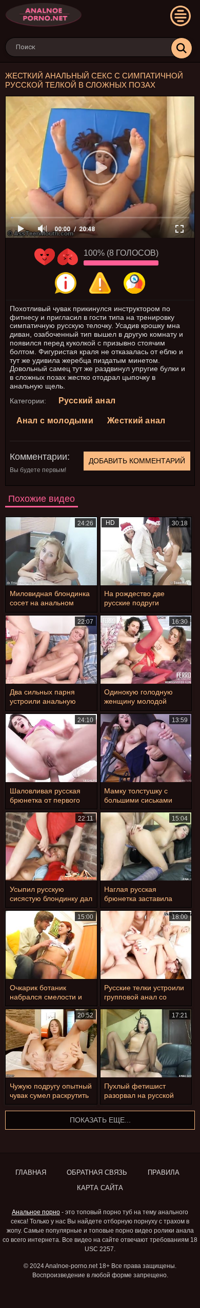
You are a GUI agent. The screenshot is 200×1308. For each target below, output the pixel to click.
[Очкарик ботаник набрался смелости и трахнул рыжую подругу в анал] (51, 945)
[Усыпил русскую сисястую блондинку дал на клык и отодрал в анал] (51, 846)
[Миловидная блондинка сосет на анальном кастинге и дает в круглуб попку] (51, 551)
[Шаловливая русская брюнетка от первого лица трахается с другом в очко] (51, 748)
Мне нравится (44, 257)
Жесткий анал (136, 420)
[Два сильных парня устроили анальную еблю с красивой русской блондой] (51, 650)
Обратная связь (97, 1172)
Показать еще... (100, 1120)
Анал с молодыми (55, 420)
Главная (30, 1172)
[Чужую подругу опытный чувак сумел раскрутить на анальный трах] (51, 1043)
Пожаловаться (100, 283)
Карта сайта (100, 1188)
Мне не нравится (67, 257)
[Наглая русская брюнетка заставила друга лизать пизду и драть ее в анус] (146, 846)
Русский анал (87, 400)
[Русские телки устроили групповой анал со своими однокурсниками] (146, 945)
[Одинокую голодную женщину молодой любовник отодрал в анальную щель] (146, 650)
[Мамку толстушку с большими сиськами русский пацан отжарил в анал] (146, 748)
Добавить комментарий (137, 461)
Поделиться (134, 283)
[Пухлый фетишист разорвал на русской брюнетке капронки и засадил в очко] (146, 1043)
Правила (163, 1172)
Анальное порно (36, 1212)
